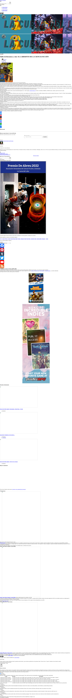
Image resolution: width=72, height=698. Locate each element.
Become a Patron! (36, 155)
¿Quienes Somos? (4, 9)
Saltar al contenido (3, 0)
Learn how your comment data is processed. (19, 489)
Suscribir (45, 136)
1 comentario (4, 437)
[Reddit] (36, 119)
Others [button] (1, 694)
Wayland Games (36, 270)
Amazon (32, 270)
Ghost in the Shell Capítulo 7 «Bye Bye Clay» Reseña (9, 461)
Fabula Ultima (10, 655)
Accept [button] (7, 663)
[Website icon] (0, 152)
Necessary (2, 673)
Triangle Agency (2, 542)
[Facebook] (0, 13)
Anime (3, 61)
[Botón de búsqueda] (10, 158)
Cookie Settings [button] (2, 663)
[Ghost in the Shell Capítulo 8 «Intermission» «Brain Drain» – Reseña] (19, 407)
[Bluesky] (36, 120)
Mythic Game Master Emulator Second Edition (8, 597)
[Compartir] (36, 127)
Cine (5, 61)
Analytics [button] (1, 689)
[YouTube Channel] (36, 262)
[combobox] (4, 158)
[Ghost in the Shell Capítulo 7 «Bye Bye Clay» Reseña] (19, 459)
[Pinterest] (1, 13)
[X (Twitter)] (2, 13)
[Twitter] (36, 114)
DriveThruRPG (42, 270)
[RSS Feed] (36, 266)
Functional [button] (1, 683)
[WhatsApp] (36, 124)
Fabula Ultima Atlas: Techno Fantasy (6, 652)
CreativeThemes (16, 657)
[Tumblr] (36, 117)
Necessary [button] (1, 672)
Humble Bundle (47, 270)
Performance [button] (2, 686)
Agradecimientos (4, 10)
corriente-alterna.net (32, 90)
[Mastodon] (36, 122)
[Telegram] (36, 125)
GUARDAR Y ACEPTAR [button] (4, 697)
